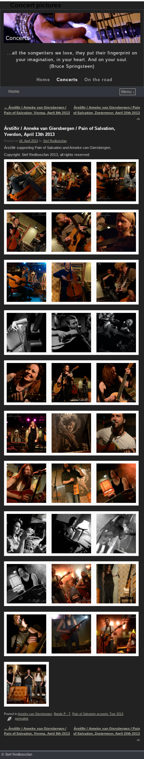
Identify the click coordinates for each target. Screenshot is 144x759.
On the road (98, 79)
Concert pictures (35, 5)
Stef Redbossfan (55, 141)
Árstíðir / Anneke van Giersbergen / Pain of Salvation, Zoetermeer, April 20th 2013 (106, 113)
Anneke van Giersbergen (35, 714)
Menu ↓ (128, 91)
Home (43, 79)
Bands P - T (62, 714)
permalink (21, 718)
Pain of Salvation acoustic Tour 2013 (97, 714)
